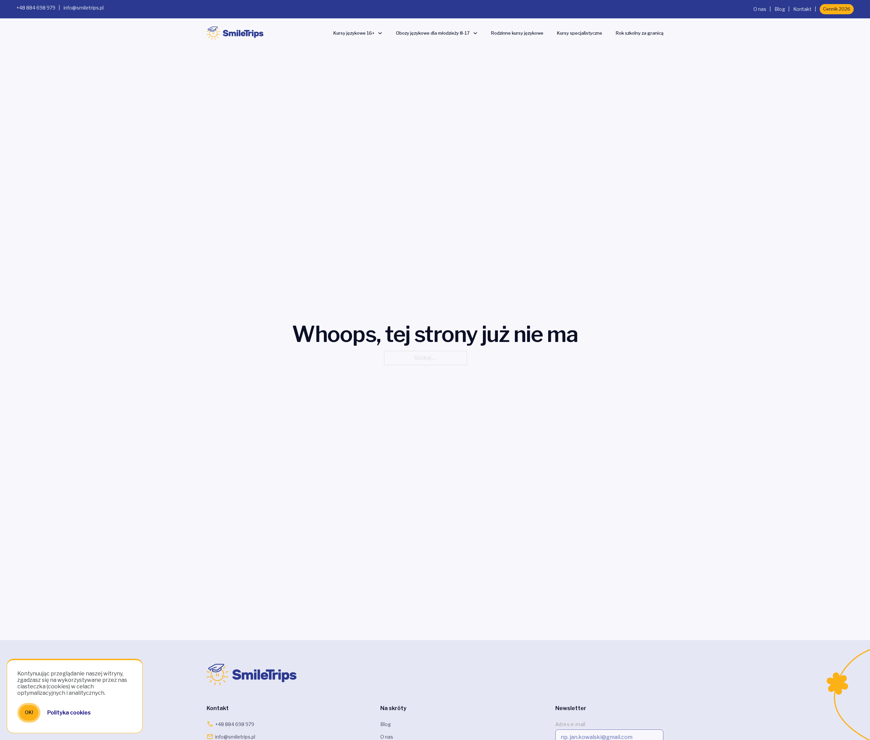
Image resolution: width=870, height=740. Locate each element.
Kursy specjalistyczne (579, 33)
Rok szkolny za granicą (639, 33)
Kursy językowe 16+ (354, 33)
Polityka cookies (69, 712)
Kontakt (802, 9)
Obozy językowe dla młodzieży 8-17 (433, 33)
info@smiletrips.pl (84, 8)
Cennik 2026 (836, 9)
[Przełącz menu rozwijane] (380, 33)
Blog (780, 9)
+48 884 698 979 (35, 8)
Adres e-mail (570, 724)
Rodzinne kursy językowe (517, 33)
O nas (759, 9)
